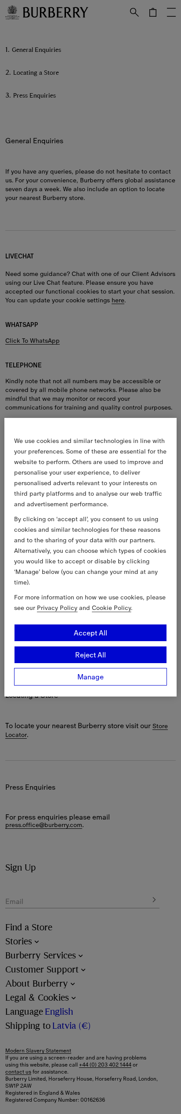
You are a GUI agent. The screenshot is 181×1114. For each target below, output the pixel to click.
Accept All (90, 633)
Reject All (90, 655)
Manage (90, 676)
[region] (90, 557)
